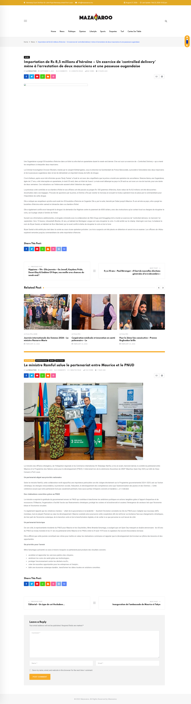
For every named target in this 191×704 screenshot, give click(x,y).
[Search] (166, 21)
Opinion (82, 31)
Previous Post (36, 266)
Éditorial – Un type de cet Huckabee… (46, 605)
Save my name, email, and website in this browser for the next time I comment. (62, 670)
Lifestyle (93, 31)
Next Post (154, 268)
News (62, 31)
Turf (122, 31)
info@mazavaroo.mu (85, 3)
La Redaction (31, 71)
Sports (103, 31)
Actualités (28, 334)
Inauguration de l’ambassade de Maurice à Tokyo (136, 605)
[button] (159, 288)
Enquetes (113, 31)
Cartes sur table (134, 31)
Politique (71, 31)
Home (53, 31)
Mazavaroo (112, 699)
